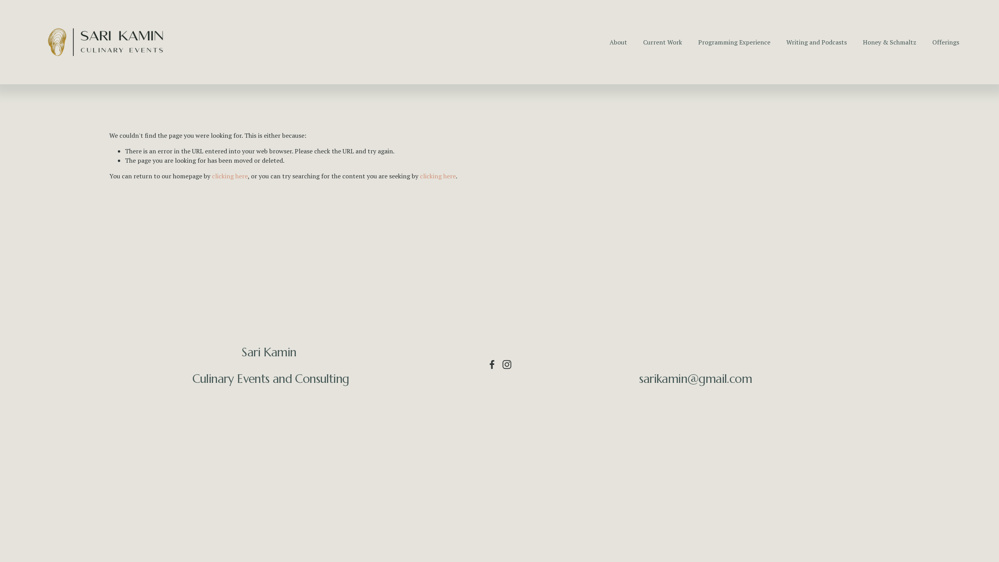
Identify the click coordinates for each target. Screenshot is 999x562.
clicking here (230, 176)
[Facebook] (492, 364)
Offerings (945, 42)
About (618, 42)
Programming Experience (734, 42)
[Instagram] (507, 364)
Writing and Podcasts (816, 42)
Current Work (662, 42)
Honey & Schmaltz (889, 42)
